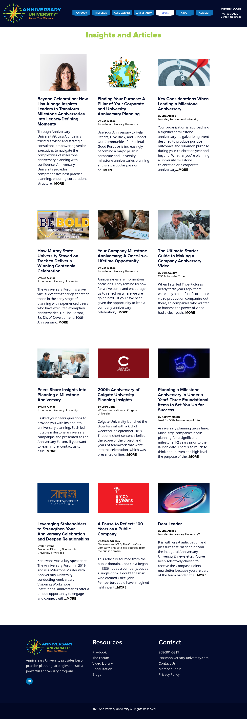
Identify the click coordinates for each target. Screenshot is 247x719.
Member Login (231, 8)
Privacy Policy (169, 674)
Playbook (81, 12)
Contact (204, 12)
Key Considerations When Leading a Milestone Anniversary (183, 104)
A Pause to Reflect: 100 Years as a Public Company (120, 529)
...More (58, 183)
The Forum (101, 12)
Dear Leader (170, 524)
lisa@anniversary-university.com (184, 658)
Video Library (121, 12)
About (185, 12)
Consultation (144, 12)
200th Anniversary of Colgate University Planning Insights (118, 395)
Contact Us (167, 663)
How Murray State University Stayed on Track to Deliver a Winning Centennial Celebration (57, 261)
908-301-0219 (169, 652)
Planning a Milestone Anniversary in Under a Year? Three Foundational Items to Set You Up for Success (183, 400)
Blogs (165, 12)
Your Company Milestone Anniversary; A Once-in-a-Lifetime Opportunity (123, 256)
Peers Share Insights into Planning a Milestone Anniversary (62, 395)
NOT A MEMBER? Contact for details (231, 15)
